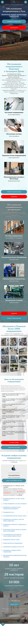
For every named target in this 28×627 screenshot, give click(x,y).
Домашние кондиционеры (14, 21)
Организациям (14, 27)
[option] (14, 30)
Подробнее (14, 196)
